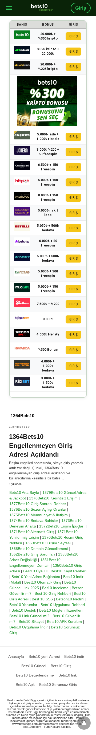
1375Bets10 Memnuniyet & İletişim (38, 515)
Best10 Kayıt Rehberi (68, 571)
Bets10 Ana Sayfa (24, 492)
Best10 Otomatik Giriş (42, 582)
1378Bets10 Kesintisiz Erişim (53, 498)
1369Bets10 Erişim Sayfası (48, 543)
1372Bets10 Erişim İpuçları (62, 526)
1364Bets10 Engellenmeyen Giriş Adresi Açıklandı (41, 445)
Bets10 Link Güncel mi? (29, 616)
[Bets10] (42, 7)
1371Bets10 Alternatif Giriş (31, 532)
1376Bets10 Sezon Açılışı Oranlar (37, 509)
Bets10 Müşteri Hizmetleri (60, 610)
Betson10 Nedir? (70, 599)
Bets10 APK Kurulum (64, 621)
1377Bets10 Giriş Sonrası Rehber (37, 504)
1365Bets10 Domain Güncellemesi (38, 548)
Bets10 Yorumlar (23, 605)
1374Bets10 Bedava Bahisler (33, 520)
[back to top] (84, 723)
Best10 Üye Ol (35, 571)
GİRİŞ (73, 36)
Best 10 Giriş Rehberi (53, 593)
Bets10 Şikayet (31, 621)
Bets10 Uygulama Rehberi (63, 605)
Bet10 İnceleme (55, 588)
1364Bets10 (19, 426)
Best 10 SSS (42, 599)
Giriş (80, 8)
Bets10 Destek (23, 610)
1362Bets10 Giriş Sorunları (32, 554)
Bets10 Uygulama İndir (28, 627)
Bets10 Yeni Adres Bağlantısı (35, 576)
